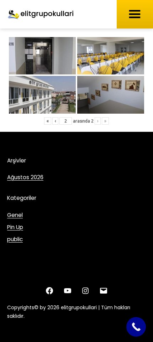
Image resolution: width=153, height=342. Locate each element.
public (15, 239)
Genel (15, 215)
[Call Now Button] (136, 327)
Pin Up (15, 227)
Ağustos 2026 (25, 177)
